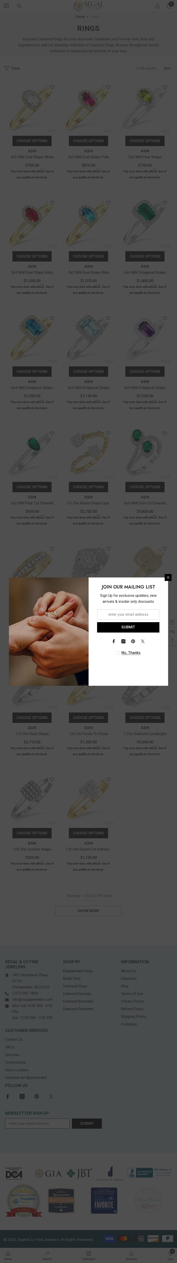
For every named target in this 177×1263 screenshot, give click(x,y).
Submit (128, 627)
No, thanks (131, 653)
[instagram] (123, 641)
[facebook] (114, 641)
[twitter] (143, 641)
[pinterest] (133, 641)
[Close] (168, 577)
